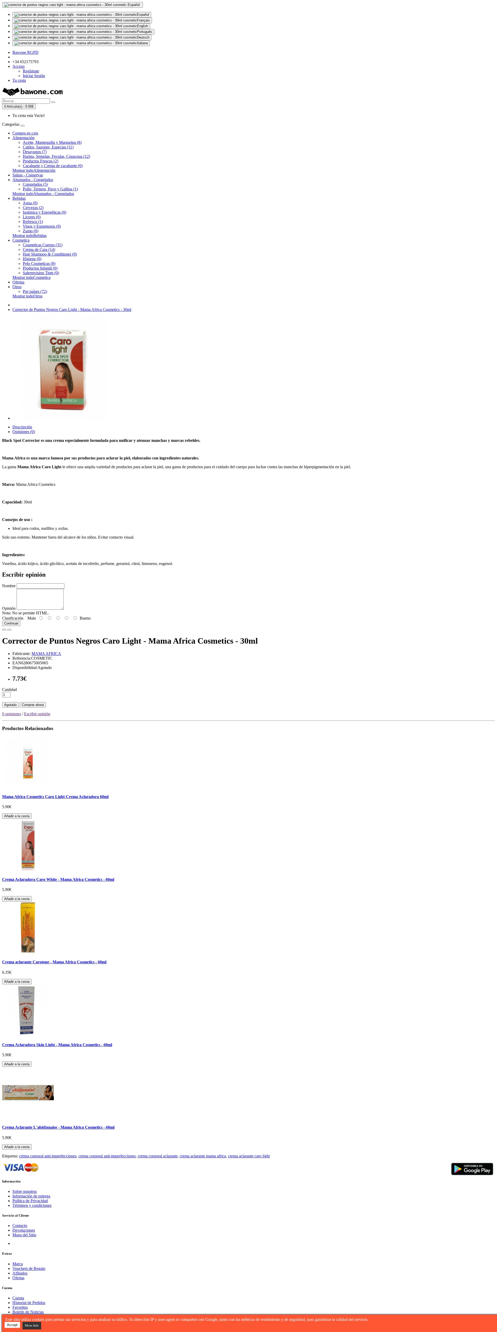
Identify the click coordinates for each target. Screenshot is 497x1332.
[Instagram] (36, 1243)
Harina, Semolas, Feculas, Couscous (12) (56, 156)
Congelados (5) (35, 184)
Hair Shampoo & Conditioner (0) (50, 254)
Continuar (11, 623)
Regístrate (31, 71)
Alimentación (23, 138)
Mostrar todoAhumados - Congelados (43, 193)
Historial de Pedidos (28, 1302)
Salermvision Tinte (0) (41, 273)
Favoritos (20, 1307)
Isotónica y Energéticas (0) (44, 212)
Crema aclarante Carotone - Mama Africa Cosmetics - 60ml (54, 962)
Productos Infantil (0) (40, 268)
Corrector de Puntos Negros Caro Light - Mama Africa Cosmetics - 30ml (71, 309)
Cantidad (9, 689)
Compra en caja (25, 133)
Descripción (22, 427)
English (142, 26)
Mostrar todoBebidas (29, 235)
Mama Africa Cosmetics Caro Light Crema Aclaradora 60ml (55, 796)
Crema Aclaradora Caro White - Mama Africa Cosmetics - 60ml (58, 879)
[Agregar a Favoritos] (4, 629)
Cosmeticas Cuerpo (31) (42, 245)
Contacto (19, 1225)
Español (143, 15)
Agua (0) (30, 203)
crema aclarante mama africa (203, 1156)
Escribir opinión (37, 714)
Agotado (10, 705)
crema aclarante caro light (249, 1156)
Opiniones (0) (23, 431)
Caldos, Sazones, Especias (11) (48, 147)
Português (144, 32)
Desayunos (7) (35, 152)
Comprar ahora (33, 705)
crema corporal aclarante (158, 1156)
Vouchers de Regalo (28, 1268)
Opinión (9, 608)
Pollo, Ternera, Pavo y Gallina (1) (50, 189)
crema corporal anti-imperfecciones (47, 1156)
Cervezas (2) (33, 207)
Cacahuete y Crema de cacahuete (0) (53, 165)
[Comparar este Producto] (9, 629)
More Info (32, 1325)
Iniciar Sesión (34, 75)
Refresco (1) (33, 221)
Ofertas (18, 282)
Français (143, 20)
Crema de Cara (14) (39, 249)
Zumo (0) (30, 231)
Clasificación (12, 618)
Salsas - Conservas (27, 175)
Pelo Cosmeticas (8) (39, 263)
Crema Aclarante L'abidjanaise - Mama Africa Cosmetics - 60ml (58, 1127)
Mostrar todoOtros (27, 296)
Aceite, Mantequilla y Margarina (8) (52, 142)
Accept (12, 1325)
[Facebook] (16, 1243)
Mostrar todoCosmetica (31, 277)
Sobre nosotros (24, 1191)
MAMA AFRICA (46, 653)
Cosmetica (21, 240)
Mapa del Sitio (24, 1235)
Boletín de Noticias (28, 1312)
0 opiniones (11, 714)
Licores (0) (32, 217)
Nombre (9, 586)
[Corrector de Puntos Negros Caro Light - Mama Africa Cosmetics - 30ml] (64, 418)
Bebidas (19, 198)
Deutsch (143, 37)
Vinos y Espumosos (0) (42, 226)
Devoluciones (23, 1230)
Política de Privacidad (30, 1201)
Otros (16, 287)
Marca (17, 1264)
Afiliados (19, 1273)
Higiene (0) (32, 259)
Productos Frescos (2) (40, 161)
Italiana (142, 43)
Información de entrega (31, 1196)
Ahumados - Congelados (32, 179)
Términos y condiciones (32, 1205)
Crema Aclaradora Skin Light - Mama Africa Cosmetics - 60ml (57, 1045)
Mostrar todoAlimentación (33, 170)
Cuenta (18, 1298)
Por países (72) (35, 291)
